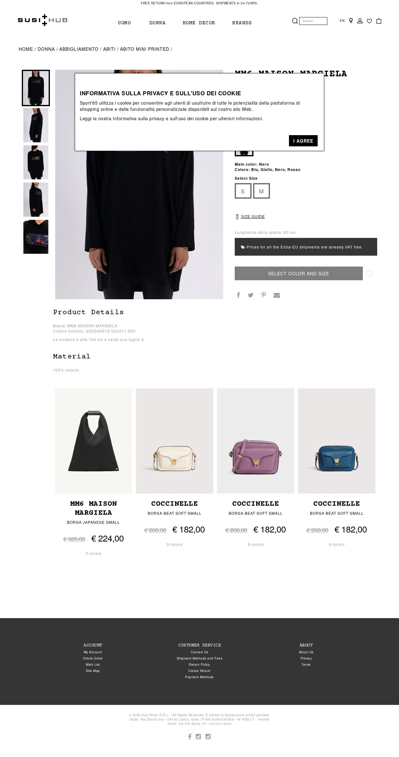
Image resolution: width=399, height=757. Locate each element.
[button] (303, 140)
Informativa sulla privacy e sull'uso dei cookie (161, 118)
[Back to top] (382, 740)
